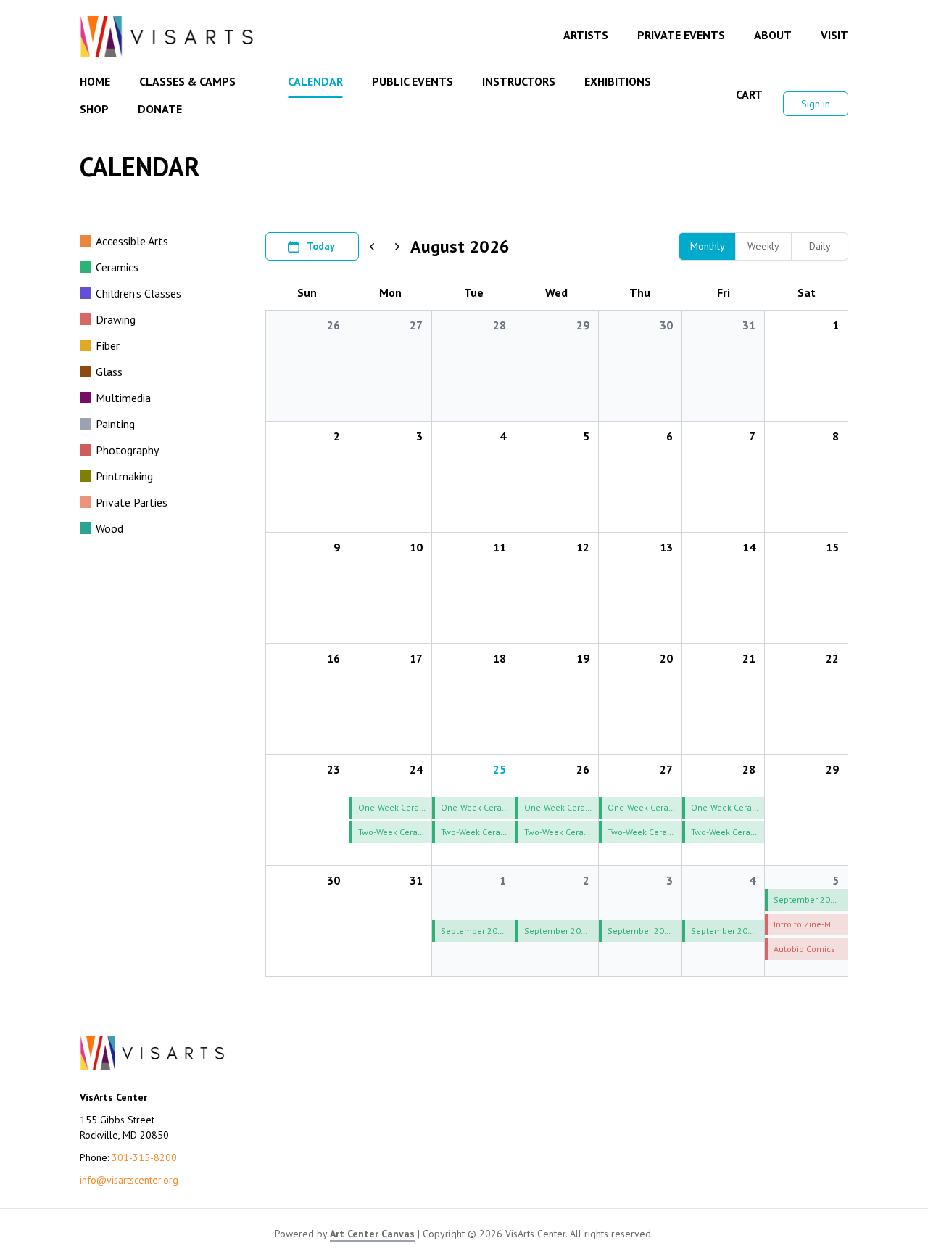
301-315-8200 (144, 1157)
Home (95, 81)
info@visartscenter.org (129, 1179)
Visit (834, 35)
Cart (749, 94)
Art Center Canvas (372, 1233)
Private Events (681, 35)
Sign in (815, 103)
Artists (585, 35)
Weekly (763, 246)
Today (321, 246)
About (773, 35)
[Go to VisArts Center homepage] (167, 36)
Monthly (707, 246)
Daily (820, 246)
